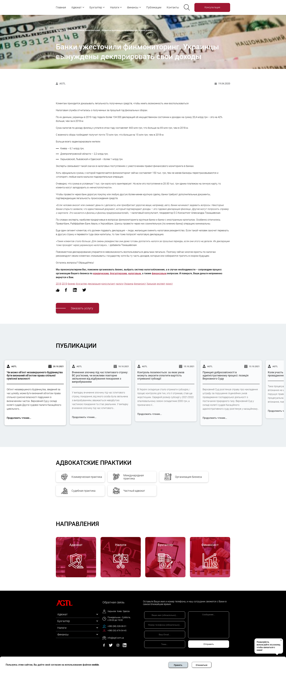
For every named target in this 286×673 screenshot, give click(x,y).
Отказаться (201, 665)
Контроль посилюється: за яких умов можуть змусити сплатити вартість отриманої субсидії (160, 375)
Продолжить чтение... (19, 418)
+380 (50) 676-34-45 (117, 630)
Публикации (153, 7)
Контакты (173, 7)
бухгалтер (81, 283)
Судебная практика (83, 490)
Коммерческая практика (87, 476)
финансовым (159, 273)
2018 (58, 283)
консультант (108, 283)
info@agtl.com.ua (116, 638)
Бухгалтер (96, 7)
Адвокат (76, 7)
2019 (64, 283)
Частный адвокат (134, 490)
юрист (169, 283)
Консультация (212, 7)
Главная (61, 7)
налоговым (134, 273)
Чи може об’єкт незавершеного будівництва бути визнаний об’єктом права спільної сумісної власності (35, 375)
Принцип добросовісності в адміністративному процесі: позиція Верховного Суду (225, 375)
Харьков (151, 283)
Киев (119, 611)
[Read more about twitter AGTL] (110, 646)
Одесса (126, 611)
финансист (140, 283)
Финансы (132, 7)
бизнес (71, 283)
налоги (119, 283)
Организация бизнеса (188, 476)
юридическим (101, 273)
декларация (94, 283)
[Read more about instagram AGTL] (118, 646)
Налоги (114, 7)
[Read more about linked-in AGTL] (124, 646)
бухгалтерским (118, 273)
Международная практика (133, 477)
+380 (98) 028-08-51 (117, 626)
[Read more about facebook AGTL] (103, 646)
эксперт (161, 283)
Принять (178, 665)
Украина (128, 283)
